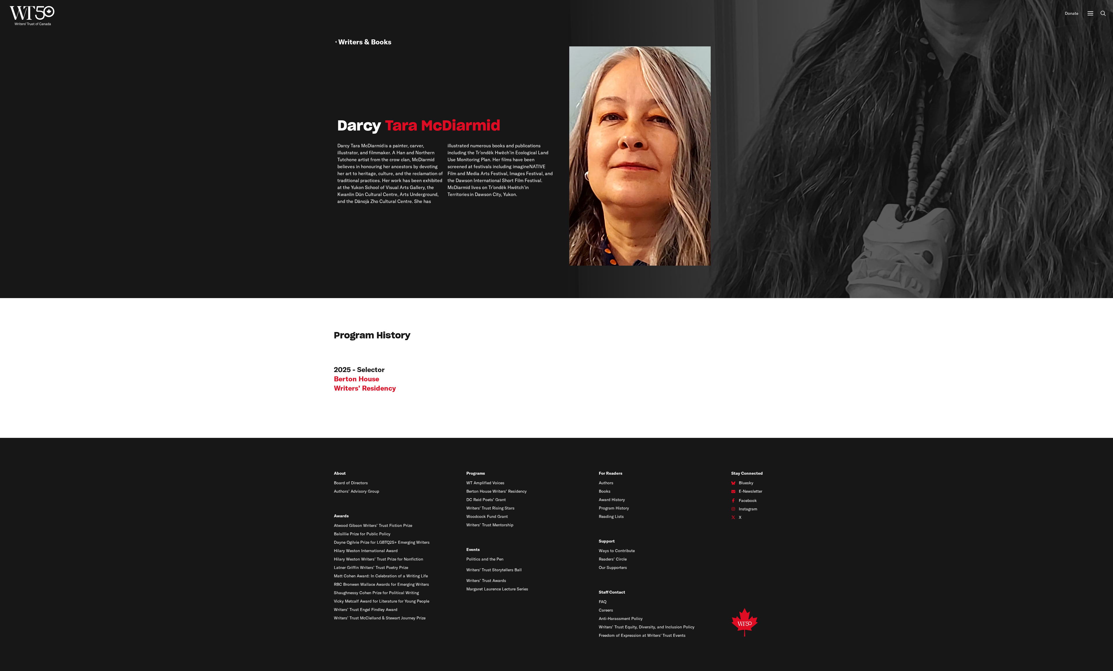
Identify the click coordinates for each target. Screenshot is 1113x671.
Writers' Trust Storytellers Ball (494, 569)
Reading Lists (611, 516)
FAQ (602, 601)
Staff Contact (612, 592)
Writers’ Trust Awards (486, 580)
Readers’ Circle (613, 559)
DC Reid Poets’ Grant (486, 499)
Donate (1071, 13)
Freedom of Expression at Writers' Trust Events (642, 635)
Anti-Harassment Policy (621, 618)
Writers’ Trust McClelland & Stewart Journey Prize (379, 618)
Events (473, 549)
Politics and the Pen (484, 559)
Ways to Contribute (617, 550)
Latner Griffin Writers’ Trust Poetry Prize (371, 567)
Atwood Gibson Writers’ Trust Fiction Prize (373, 525)
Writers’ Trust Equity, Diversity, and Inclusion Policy (646, 627)
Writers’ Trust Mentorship (489, 524)
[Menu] (1090, 13)
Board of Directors (351, 482)
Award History (612, 499)
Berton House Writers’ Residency (496, 491)
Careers (606, 610)
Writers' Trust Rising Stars (490, 508)
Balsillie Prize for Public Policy (362, 533)
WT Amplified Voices (485, 482)
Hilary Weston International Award (366, 550)
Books (604, 491)
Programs (475, 473)
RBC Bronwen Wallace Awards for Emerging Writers (381, 584)
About (340, 473)
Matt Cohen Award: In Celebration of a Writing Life (381, 575)
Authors (606, 482)
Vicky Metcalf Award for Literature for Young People (381, 601)
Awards (341, 515)
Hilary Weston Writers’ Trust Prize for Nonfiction (378, 559)
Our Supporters (613, 567)
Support (607, 541)
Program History (614, 508)
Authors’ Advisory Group (356, 491)
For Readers (610, 473)
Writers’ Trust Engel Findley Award (365, 609)
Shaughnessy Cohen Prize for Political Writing (376, 592)
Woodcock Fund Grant (487, 516)
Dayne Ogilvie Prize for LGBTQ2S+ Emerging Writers (382, 542)
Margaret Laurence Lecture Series (497, 589)
